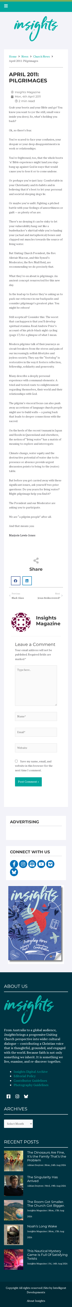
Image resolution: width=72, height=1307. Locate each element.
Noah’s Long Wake (42, 1226)
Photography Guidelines (31, 1085)
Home (13, 56)
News (24, 56)
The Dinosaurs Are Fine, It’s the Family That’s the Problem (46, 1156)
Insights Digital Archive (31, 1071)
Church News (41, 56)
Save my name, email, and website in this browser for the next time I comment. (34, 766)
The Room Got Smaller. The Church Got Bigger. (46, 1204)
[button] (15, 580)
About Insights (36, 1301)
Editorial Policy (25, 1076)
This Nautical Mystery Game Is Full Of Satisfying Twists (47, 1254)
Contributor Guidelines (30, 1080)
